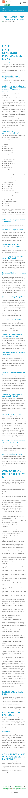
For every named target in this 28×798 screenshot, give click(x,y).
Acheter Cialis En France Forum (11, 785)
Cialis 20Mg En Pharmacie (17, 786)
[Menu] (24, 3)
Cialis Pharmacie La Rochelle (19, 788)
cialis (3, 8)
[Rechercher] (20, 3)
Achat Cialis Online (6, 788)
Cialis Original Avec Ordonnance (14, 790)
